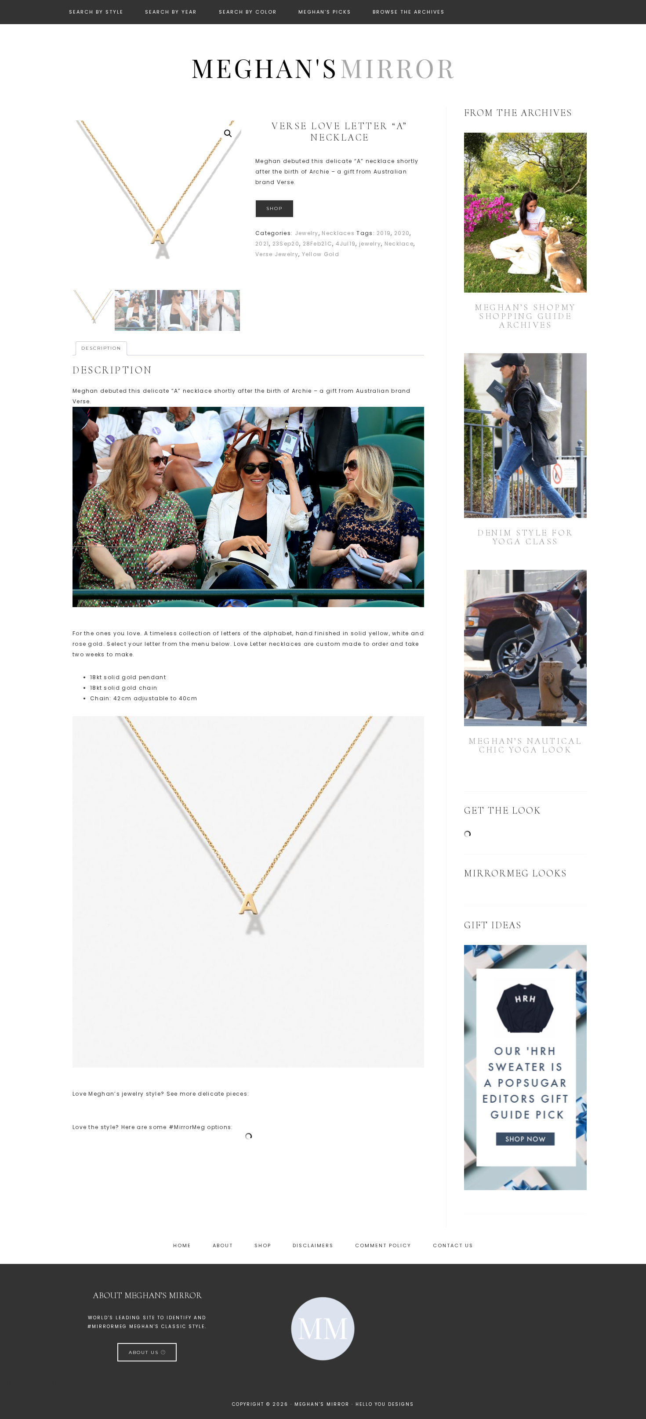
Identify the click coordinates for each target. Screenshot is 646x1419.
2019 (384, 233)
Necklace (399, 243)
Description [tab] (101, 348)
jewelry (370, 243)
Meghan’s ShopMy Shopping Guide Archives (525, 316)
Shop (274, 208)
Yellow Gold (320, 254)
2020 (402, 233)
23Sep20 (285, 243)
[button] (228, 133)
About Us (145, 1352)
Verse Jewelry (276, 254)
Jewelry (307, 233)
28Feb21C (317, 243)
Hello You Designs (385, 1404)
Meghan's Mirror (323, 67)
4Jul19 (346, 243)
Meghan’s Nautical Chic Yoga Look (525, 745)
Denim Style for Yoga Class (525, 537)
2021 (262, 243)
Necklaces (338, 233)
